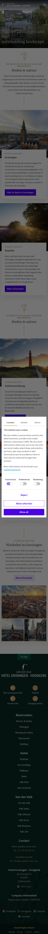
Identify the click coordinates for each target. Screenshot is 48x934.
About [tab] (37, 422)
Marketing (38, 479)
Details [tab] (24, 422)
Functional (10, 479)
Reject (24, 494)
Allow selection (24, 503)
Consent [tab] (10, 422)
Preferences (24, 479)
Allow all (24, 512)
